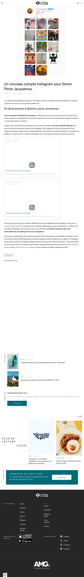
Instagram (67, 545)
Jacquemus (8, 255)
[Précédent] (74, 416)
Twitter (66, 541)
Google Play (25, 541)
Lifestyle (22, 524)
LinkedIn (66, 536)
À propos (46, 505)
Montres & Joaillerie (23, 518)
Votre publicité (46, 521)
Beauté (22, 512)
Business (23, 508)
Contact (46, 526)
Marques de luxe (23, 529)
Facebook (67, 549)
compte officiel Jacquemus (13, 226)
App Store (25, 536)
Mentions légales (47, 515)
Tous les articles (21, 445)
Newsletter (47, 510)
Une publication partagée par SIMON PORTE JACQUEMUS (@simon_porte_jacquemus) (34, 174)
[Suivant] (79, 416)
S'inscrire (17, 403)
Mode (22, 504)
